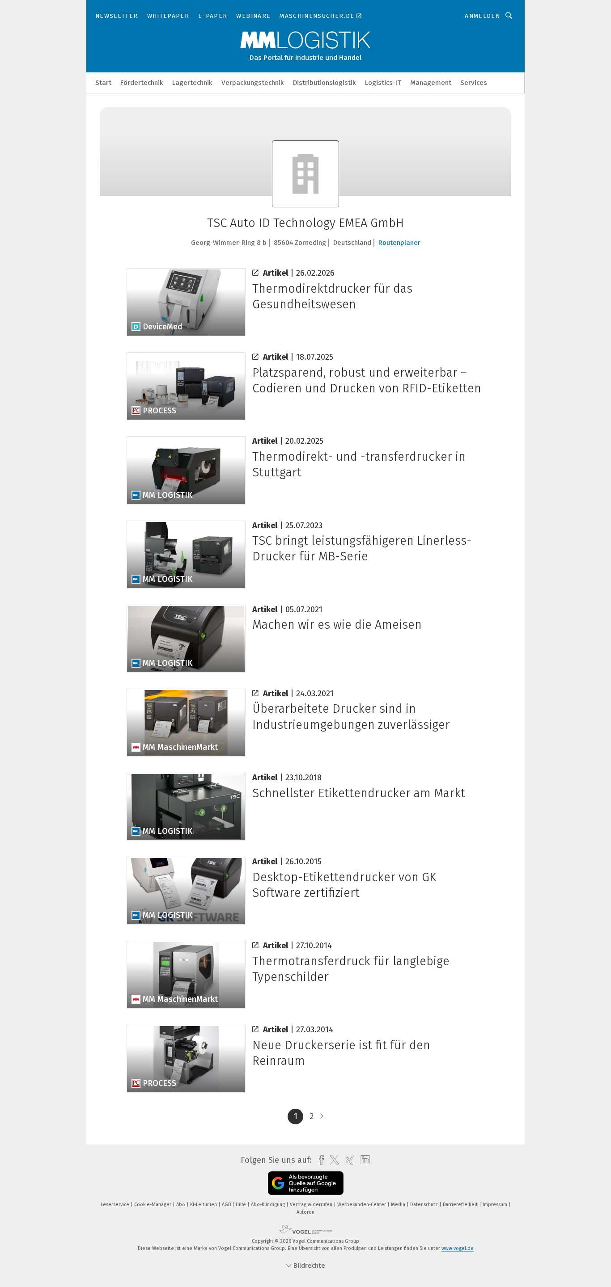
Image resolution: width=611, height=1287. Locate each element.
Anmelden (482, 16)
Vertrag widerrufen (312, 1204)
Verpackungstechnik (252, 83)
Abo (181, 1204)
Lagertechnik (192, 83)
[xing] (347, 1160)
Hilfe (241, 1204)
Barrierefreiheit (461, 1204)
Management (430, 83)
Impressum (496, 1204)
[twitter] (332, 1160)
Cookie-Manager (153, 1204)
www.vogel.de (457, 1248)
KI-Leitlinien (204, 1204)
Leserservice (116, 1204)
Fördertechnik (141, 83)
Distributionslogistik (324, 83)
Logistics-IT (383, 83)
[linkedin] (363, 1160)
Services (473, 83)
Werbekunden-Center (362, 1204)
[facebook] (319, 1160)
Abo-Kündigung (268, 1204)
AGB (227, 1204)
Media (399, 1204)
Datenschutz (424, 1204)
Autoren (305, 1212)
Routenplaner (399, 243)
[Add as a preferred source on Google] (306, 1183)
